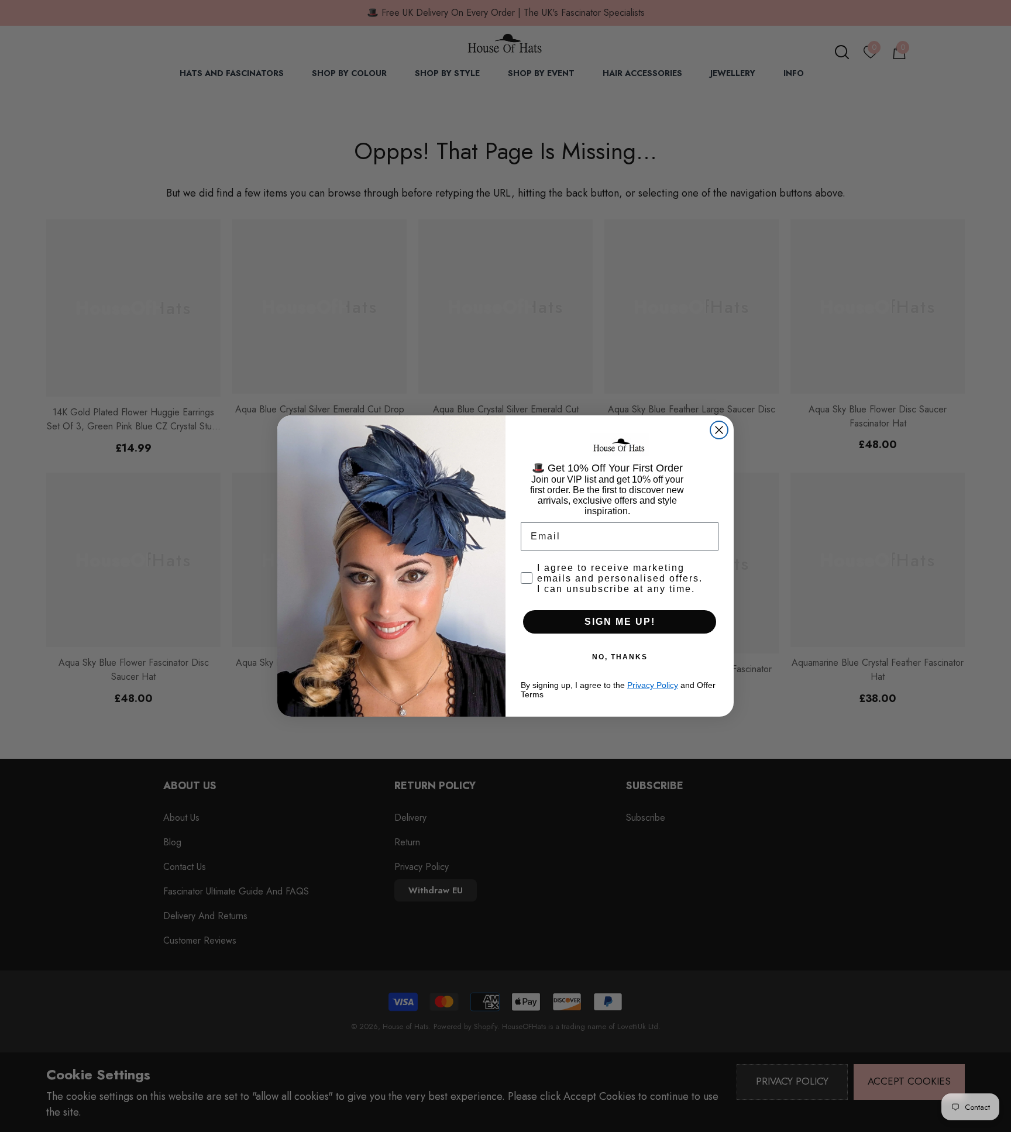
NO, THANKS (620, 657)
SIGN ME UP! (619, 622)
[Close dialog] (719, 430)
